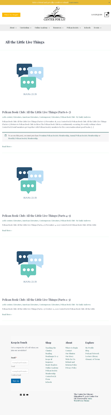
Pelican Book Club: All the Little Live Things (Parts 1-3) (36, 299)
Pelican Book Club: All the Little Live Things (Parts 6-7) (36, 112)
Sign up (16, 381)
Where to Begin (71, 348)
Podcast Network (92, 353)
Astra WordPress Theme (83, 399)
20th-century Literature (11, 117)
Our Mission (70, 353)
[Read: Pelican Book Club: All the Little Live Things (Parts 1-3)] (29, 268)
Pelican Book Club (67, 117)
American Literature (30, 117)
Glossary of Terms (92, 359)
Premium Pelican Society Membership (54, 135)
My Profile (89, 348)
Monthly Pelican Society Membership (23, 138)
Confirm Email (16, 375)
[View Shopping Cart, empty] (106, 15)
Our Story (69, 356)
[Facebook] (21, 395)
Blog (87, 350)
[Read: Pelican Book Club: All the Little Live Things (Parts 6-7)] (29, 80)
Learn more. (74, 2)
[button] (11, 15)
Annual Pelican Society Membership (84, 135)
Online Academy (52, 368)
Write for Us (70, 359)
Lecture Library (91, 356)
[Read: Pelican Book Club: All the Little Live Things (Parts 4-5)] (29, 184)
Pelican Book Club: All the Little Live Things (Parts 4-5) (36, 216)
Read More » (7, 146)
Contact (68, 350)
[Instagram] (24, 395)
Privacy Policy (71, 368)
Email (13, 366)
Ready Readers (51, 365)
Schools (49, 382)
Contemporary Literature (49, 117)
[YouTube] (27, 395)
